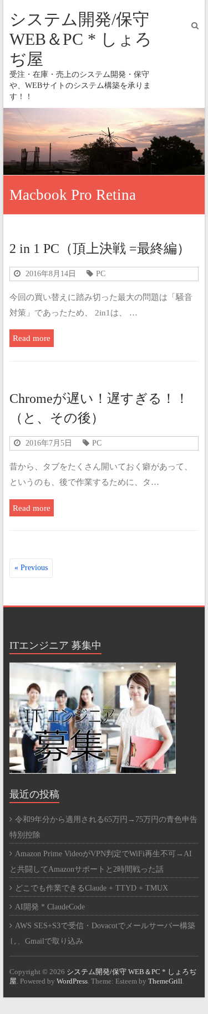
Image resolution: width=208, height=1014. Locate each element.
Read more (31, 338)
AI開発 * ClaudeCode (50, 907)
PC (100, 273)
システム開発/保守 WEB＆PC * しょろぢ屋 (80, 39)
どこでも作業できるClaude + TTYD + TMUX (91, 888)
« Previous (31, 567)
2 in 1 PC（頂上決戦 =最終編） (99, 248)
